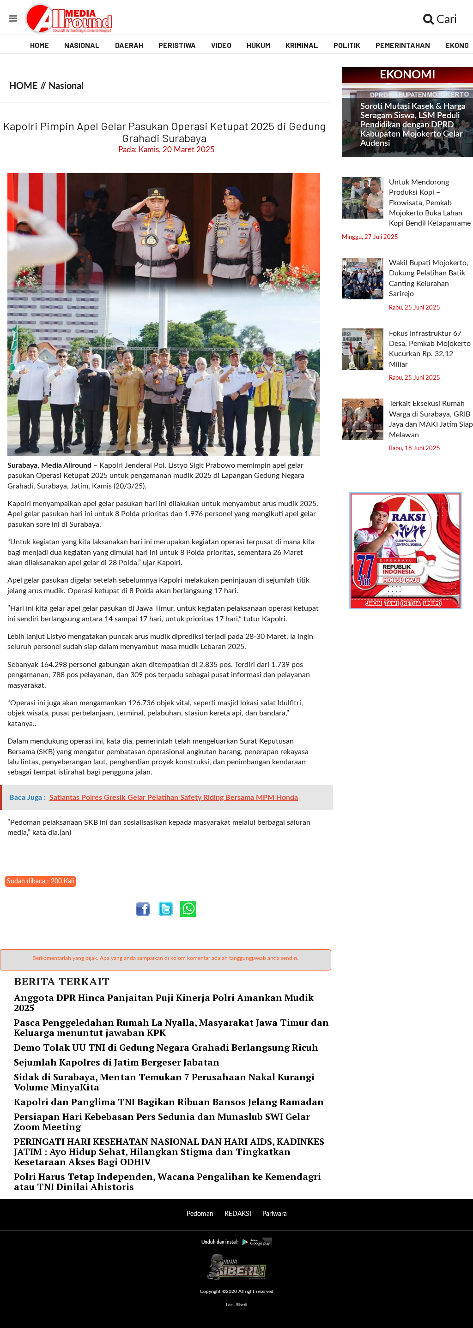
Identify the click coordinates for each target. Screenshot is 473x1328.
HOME (39, 45)
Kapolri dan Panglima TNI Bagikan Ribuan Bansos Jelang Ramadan (169, 1102)
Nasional (66, 86)
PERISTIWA (177, 45)
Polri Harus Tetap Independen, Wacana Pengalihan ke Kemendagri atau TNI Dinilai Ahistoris (167, 1181)
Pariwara (274, 1214)
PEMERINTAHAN (403, 45)
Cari (445, 19)
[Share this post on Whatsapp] (188, 909)
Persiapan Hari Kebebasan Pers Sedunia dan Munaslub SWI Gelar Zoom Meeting (162, 1121)
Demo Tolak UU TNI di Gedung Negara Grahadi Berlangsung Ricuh (166, 1047)
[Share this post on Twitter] (165, 909)
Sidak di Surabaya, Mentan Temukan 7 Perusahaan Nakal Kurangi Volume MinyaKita (164, 1082)
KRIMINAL (301, 45)
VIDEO (221, 45)
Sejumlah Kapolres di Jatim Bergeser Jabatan (116, 1062)
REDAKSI (237, 1214)
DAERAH (129, 45)
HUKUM (258, 45)
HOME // (29, 86)
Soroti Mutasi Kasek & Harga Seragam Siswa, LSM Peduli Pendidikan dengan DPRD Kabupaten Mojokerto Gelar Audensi (413, 124)
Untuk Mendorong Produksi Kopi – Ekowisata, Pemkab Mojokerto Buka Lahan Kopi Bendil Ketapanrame (430, 203)
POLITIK (347, 45)
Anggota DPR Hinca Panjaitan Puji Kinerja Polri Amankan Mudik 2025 (164, 1002)
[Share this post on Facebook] (143, 909)
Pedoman (200, 1214)
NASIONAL (82, 45)
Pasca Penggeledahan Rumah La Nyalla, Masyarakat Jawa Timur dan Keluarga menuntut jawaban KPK (171, 1027)
